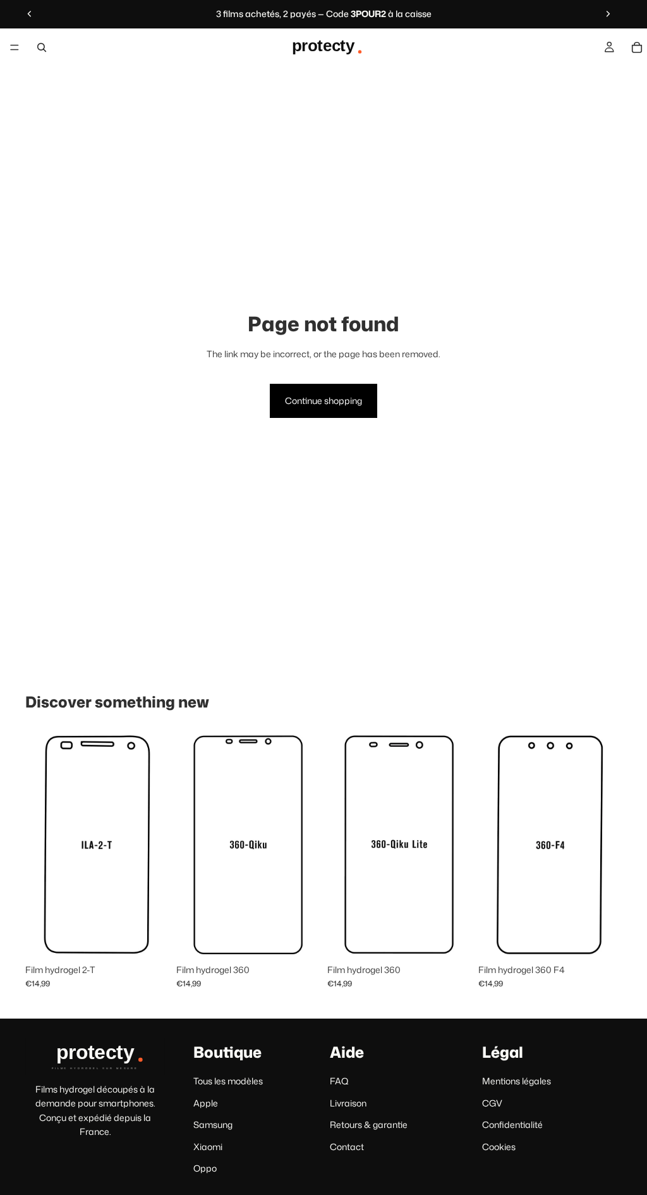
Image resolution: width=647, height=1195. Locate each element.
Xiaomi (207, 1147)
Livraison (348, 1103)
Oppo (205, 1168)
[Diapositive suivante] (608, 14)
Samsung (213, 1125)
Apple (205, 1103)
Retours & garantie (369, 1125)
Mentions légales (516, 1082)
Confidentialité (512, 1125)
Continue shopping (323, 401)
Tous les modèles (228, 1082)
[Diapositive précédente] (30, 14)
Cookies (499, 1147)
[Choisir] (149, 938)
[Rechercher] (42, 47)
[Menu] (14, 47)
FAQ (339, 1082)
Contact (347, 1147)
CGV (492, 1103)
